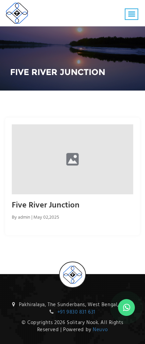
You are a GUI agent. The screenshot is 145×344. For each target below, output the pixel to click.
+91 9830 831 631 (76, 312)
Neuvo (100, 330)
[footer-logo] (72, 265)
